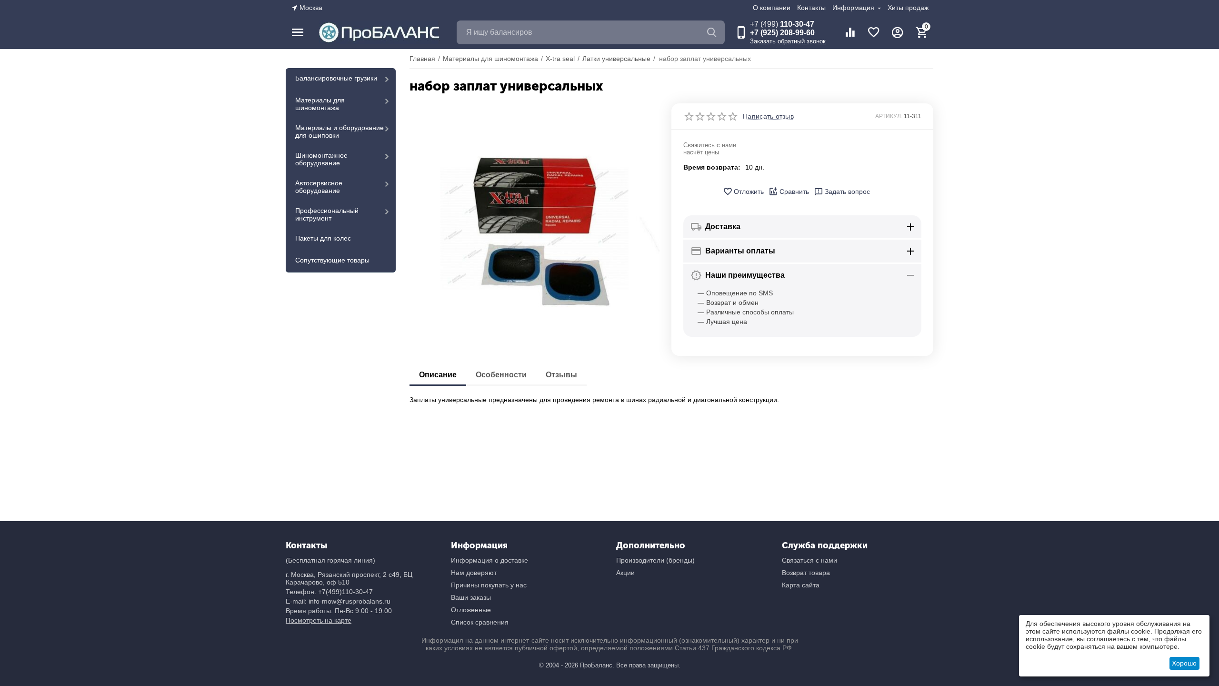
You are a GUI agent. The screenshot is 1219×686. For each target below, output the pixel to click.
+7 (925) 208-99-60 (782, 33)
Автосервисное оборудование (318, 186)
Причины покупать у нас (489, 585)
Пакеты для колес (323, 238)
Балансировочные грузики (336, 78)
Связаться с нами (809, 560)
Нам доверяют (474, 572)
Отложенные (471, 610)
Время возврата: (711, 167)
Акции (625, 572)
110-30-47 (782, 24)
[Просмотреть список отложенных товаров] (873, 32)
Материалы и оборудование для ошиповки (339, 131)
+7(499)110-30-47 (345, 591)
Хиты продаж (908, 7)
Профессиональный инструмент (327, 214)
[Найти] (713, 32)
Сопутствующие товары (332, 260)
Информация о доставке (489, 560)
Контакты (811, 7)
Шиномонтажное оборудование (321, 159)
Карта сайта (800, 585)
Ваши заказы (471, 597)
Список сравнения (480, 622)
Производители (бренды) (655, 560)
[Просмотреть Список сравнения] (850, 32)
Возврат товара (806, 572)
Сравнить (794, 191)
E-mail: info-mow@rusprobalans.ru (338, 601)
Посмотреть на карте (318, 620)
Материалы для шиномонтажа (320, 103)
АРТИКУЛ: (888, 116)
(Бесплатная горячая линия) (330, 560)
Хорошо (1184, 663)
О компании (771, 7)
